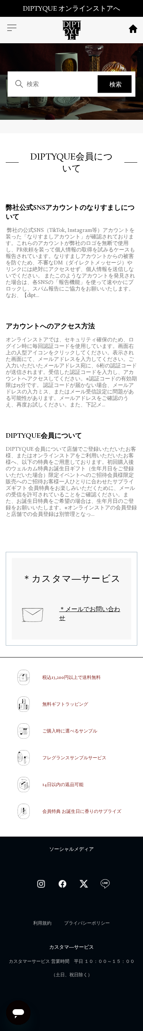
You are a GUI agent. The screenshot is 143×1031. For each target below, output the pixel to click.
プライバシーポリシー (87, 923)
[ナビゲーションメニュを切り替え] (11, 28)
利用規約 (42, 923)
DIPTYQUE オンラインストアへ (71, 8)
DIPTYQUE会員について (44, 435)
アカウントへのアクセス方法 (50, 326)
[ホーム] (71, 32)
